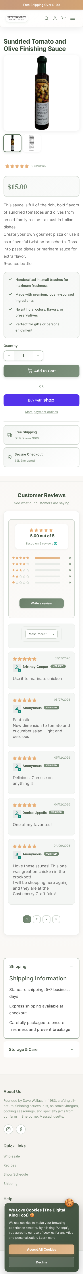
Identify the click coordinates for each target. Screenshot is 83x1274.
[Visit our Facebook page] (21, 1129)
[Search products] (46, 18)
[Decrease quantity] (9, 355)
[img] (24, 659)
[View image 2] (32, 143)
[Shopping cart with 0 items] (63, 18)
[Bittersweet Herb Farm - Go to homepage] (17, 18)
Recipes (10, 1165)
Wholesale (12, 1156)
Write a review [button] (41, 603)
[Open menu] (72, 18)
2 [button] (37, 919)
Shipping (10, 1183)
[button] (17, 166)
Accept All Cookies (41, 1249)
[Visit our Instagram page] (8, 1129)
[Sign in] (55, 18)
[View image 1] (12, 143)
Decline (41, 1262)
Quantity (11, 346)
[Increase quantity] (38, 355)
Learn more (47, 1237)
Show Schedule (16, 1174)
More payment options (41, 412)
